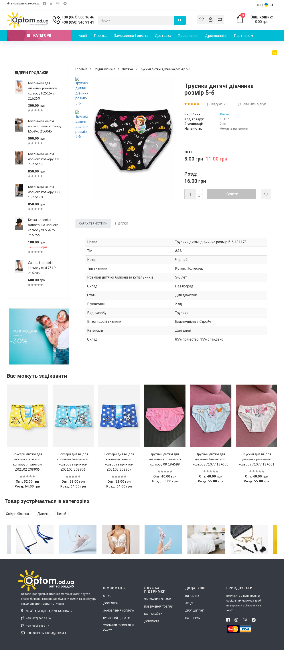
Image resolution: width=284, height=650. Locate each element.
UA (271, 5)
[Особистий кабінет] (210, 19)
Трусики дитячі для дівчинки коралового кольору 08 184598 (165, 459)
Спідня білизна (104, 69)
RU (259, 5)
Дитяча (127, 69)
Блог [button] (269, 58)
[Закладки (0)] (201, 19)
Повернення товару (158, 606)
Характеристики (93, 223)
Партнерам (243, 35)
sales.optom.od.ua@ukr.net (46, 633)
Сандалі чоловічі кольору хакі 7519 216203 (42, 267)
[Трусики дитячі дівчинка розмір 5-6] (81, 91)
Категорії (41, 35)
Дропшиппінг (216, 35)
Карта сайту (153, 614)
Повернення (188, 35)
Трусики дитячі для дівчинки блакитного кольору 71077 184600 (211, 459)
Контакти (87, 47)
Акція (189, 603)
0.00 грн (257, 19)
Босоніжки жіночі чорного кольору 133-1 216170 (45, 192)
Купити (231, 194)
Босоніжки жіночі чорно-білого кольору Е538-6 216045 (44, 126)
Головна (81, 69)
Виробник (192, 596)
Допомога (151, 621)
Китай (224, 114)
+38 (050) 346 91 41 (78, 22)
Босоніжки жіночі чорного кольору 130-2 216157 (45, 159)
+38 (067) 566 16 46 (78, 17)
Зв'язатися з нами (157, 599)
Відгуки (121, 223)
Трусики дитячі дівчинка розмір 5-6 (165, 69)
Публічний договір (116, 618)
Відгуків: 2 (218, 104)
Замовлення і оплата (131, 35)
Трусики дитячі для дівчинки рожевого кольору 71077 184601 (256, 459)
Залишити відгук (253, 104)
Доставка (163, 35)
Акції (83, 35)
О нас (107, 596)
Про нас (100, 35)
